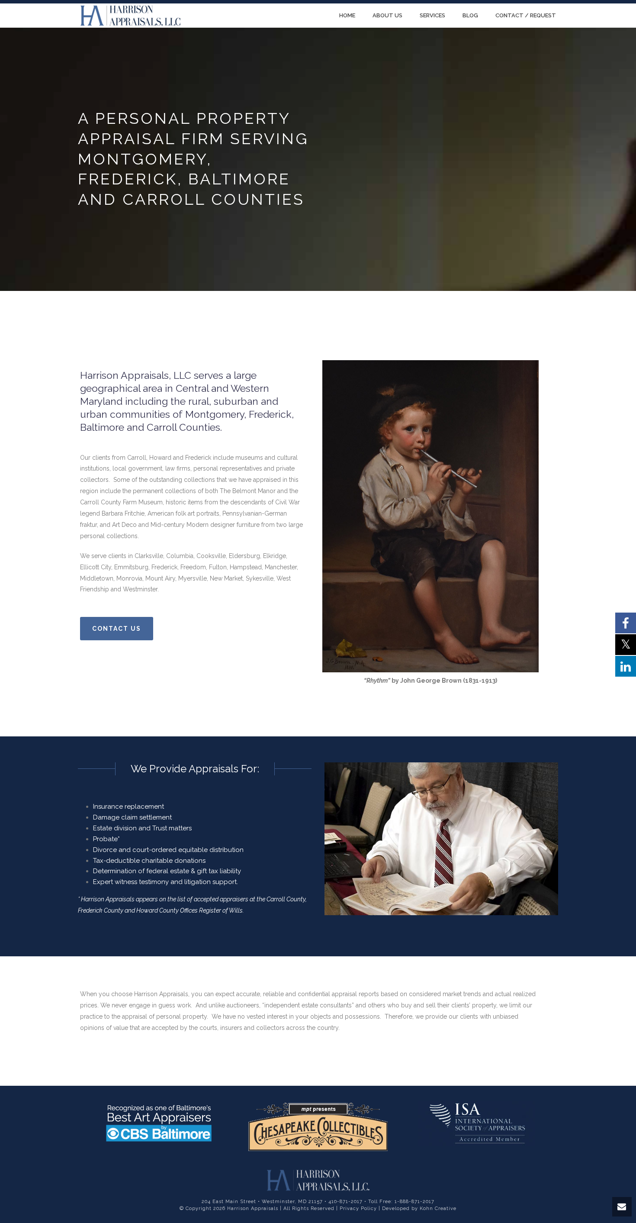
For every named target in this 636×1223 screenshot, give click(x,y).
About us (387, 15)
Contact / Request (525, 15)
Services (432, 15)
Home (347, 15)
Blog (470, 15)
